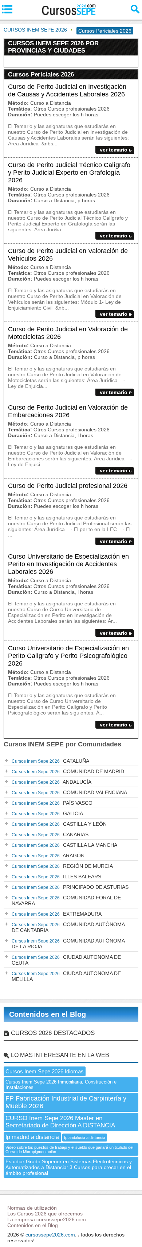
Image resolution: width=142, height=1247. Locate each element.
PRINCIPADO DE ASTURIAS (70, 887)
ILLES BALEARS (56, 876)
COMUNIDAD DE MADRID (68, 771)
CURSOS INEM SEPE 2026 (35, 30)
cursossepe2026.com (50, 1235)
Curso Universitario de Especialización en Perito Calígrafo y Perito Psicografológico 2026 (68, 656)
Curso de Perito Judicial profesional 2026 (67, 485)
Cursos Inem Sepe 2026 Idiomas (44, 1071)
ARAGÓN (48, 855)
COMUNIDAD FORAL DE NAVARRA (66, 900)
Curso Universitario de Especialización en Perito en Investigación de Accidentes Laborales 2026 (68, 564)
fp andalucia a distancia (84, 1137)
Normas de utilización (32, 1208)
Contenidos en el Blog (47, 1014)
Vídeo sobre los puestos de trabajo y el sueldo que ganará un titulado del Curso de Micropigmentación (69, 1149)
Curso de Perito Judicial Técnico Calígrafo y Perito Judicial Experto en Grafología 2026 (69, 172)
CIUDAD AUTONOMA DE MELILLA (66, 976)
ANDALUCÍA (51, 782)
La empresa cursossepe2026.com (46, 1219)
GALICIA (47, 813)
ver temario (113, 150)
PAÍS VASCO (52, 803)
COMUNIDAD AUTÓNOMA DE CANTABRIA (68, 927)
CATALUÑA (50, 761)
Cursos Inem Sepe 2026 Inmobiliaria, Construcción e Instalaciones (61, 1084)
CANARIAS (50, 834)
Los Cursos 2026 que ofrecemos (45, 1214)
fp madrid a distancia (32, 1137)
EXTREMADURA (57, 914)
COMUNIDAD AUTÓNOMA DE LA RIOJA (68, 943)
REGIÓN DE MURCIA (62, 866)
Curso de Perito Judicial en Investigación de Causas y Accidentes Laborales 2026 (67, 90)
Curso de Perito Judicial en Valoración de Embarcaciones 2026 (68, 411)
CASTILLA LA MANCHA (64, 845)
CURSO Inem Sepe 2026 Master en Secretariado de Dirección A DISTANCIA (60, 1122)
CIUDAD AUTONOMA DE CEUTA (66, 960)
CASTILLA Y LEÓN (59, 824)
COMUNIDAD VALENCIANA (69, 792)
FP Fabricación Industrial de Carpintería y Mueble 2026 (65, 1102)
